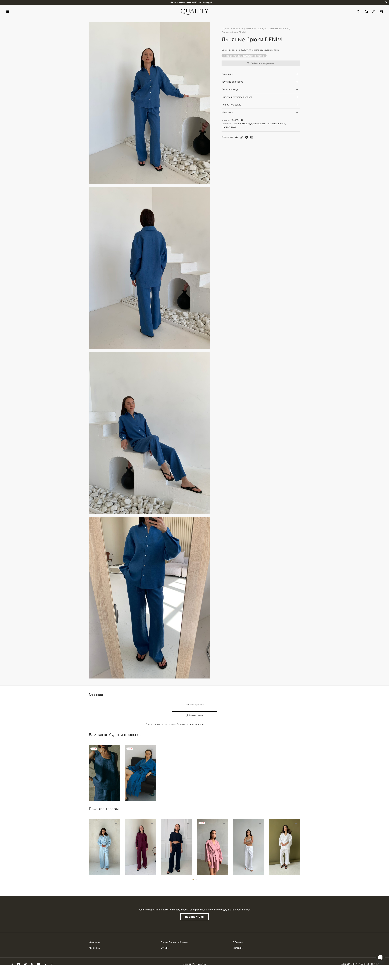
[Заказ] (381, 11)
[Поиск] (366, 11)
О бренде (238, 942)
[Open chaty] (380, 957)
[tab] (261, 74)
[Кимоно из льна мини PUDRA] (212, 847)
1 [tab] (193, 879)
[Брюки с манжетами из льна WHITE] (284, 847)
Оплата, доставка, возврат (237, 97)
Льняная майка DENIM (101, 791)
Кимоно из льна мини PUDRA (212, 865)
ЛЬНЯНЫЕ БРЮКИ (278, 28)
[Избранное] (359, 11)
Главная (226, 28)
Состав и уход (230, 89)
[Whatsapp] (241, 137)
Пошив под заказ (231, 104)
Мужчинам (94, 947)
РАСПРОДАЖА (229, 127)
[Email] (251, 137)
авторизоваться (195, 724)
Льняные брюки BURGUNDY (137, 865)
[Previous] (88, 840)
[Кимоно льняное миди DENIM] (140, 773)
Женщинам (94, 942)
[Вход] (374, 11)
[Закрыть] (386, 2)
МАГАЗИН (238, 28)
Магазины (227, 112)
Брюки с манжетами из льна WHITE (284, 865)
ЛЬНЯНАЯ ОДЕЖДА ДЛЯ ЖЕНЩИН (250, 124)
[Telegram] (246, 137)
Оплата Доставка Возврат (174, 942)
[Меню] (8, 11)
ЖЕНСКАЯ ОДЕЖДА (256, 28)
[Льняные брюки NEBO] (104, 847)
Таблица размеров (232, 81)
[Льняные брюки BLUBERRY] (176, 847)
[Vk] (236, 137)
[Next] (301, 840)
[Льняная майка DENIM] (104, 773)
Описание (227, 74)
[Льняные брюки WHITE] (248, 847)
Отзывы (165, 947)
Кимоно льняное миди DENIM (137, 791)
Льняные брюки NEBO (101, 865)
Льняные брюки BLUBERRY (173, 865)
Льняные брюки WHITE (246, 865)
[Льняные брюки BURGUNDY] (140, 847)
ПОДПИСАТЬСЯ (194, 917)
